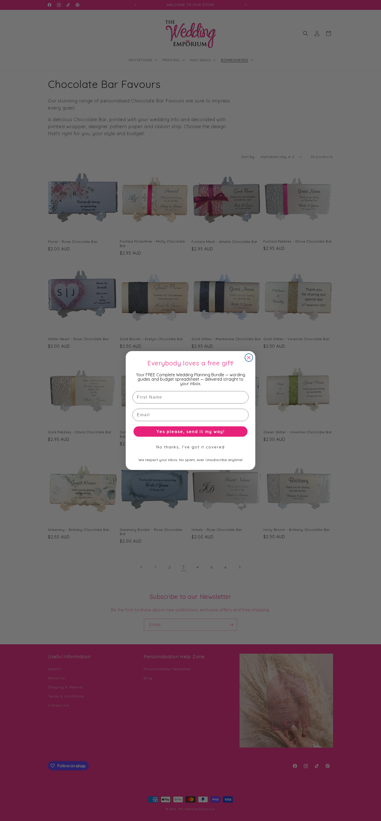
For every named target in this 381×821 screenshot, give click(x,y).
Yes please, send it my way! (190, 431)
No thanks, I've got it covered (190, 446)
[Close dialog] (249, 357)
